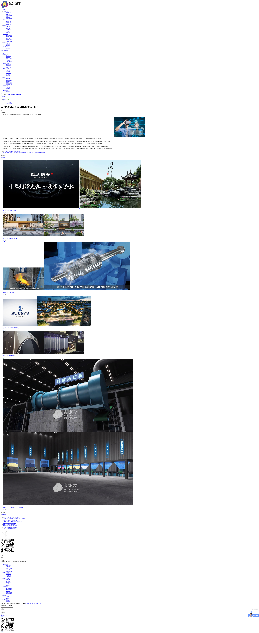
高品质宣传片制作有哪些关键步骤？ (12, 517)
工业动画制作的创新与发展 (9, 523)
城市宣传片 (8, 24)
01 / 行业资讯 (9, 102)
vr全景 (10, 151)
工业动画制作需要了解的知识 (10, 527)
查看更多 (4, 514)
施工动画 (8, 14)
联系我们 (8, 48)
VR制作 (8, 31)
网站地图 (38, 603)
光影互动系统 (9, 39)
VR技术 (14, 151)
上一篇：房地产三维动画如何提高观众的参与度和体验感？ (15, 152)
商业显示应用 (9, 41)
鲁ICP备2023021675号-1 (30, 603)
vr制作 (6, 151)
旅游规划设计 (9, 35)
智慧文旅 (5, 34)
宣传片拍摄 (6, 19)
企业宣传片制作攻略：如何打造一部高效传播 (14, 518)
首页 (4, 9)
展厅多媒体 (6, 25)
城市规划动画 (9, 18)
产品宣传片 (8, 22)
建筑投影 (8, 38)
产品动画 (8, 17)
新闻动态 (5, 42)
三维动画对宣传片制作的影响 (10, 525)
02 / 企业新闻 (9, 103)
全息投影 (8, 28)
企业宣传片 (8, 21)
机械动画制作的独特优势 (9, 524)
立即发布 (3, 612)
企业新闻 (8, 45)
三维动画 (5, 11)
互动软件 (8, 32)
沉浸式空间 (8, 29)
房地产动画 (8, 12)
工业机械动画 (9, 15)
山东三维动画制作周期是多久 (10, 520)
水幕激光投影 (9, 36)
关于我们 (5, 46)
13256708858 (5, 50)
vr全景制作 (18, 151)
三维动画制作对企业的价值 (9, 528)
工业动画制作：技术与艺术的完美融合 (12, 521)
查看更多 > (3, 157)
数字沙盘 (8, 27)
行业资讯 (8, 44)
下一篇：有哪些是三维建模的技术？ (38, 152)
